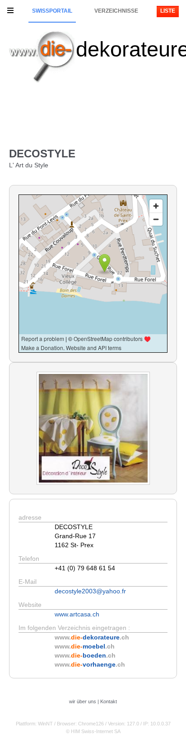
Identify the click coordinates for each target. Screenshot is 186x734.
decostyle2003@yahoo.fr (90, 591)
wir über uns (82, 701)
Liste (167, 11)
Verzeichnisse (116, 11)
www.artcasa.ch (77, 614)
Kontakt (108, 701)
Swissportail (52, 11)
